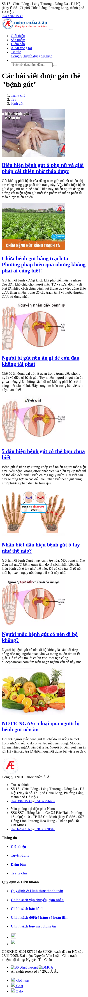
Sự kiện (46, 56)
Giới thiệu (18, 36)
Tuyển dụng (31, 56)
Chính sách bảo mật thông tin (33, 926)
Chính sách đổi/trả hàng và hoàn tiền (39, 917)
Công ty (16, 56)
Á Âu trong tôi (21, 48)
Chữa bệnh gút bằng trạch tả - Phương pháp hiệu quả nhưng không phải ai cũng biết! (44, 265)
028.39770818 (45, 829)
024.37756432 (45, 801)
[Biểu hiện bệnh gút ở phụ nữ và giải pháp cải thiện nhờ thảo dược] (33, 155)
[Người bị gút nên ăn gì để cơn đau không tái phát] (33, 348)
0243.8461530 (12, 16)
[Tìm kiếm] (55, 65)
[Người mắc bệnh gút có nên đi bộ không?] (33, 624)
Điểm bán (18, 44)
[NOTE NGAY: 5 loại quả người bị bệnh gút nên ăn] (33, 714)
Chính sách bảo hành (27, 909)
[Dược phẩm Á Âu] (26, 28)
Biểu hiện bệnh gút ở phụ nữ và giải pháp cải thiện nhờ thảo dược (43, 168)
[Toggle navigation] (51, 29)
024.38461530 (21, 801)
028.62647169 (21, 829)
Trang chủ (19, 873)
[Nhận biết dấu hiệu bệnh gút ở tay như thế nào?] (33, 535)
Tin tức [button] (16, 52)
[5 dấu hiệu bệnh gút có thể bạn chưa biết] (33, 442)
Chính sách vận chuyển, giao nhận (37, 900)
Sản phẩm (18, 40)
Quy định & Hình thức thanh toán (37, 891)
